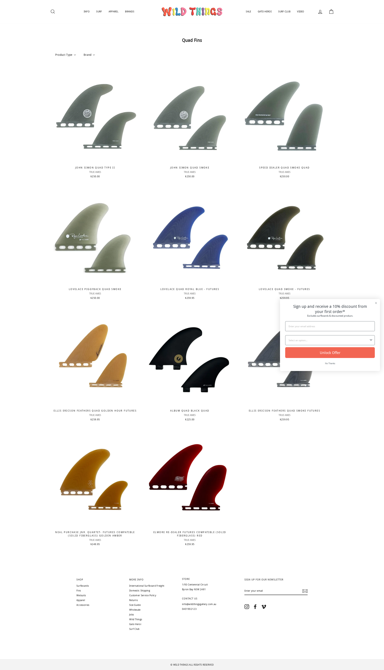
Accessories (82, 605)
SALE (248, 11)
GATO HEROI (265, 11)
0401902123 (189, 609)
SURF (99, 11)
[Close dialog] (376, 303)
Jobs (131, 614)
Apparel (80, 600)
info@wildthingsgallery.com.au (199, 604)
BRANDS (129, 11)
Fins (78, 590)
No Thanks (330, 363)
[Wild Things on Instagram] (246, 606)
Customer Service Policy (142, 595)
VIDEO (300, 11)
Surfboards (82, 585)
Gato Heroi (135, 624)
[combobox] (329, 340)
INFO (87, 11)
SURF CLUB (284, 11)
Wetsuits (81, 595)
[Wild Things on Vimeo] (263, 606)
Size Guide (135, 605)
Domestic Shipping (139, 590)
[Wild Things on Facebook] (255, 606)
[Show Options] (371, 340)
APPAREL (113, 11)
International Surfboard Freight (146, 585)
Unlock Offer (330, 352)
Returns (133, 600)
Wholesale (135, 609)
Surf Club (134, 629)
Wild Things (135, 619)
